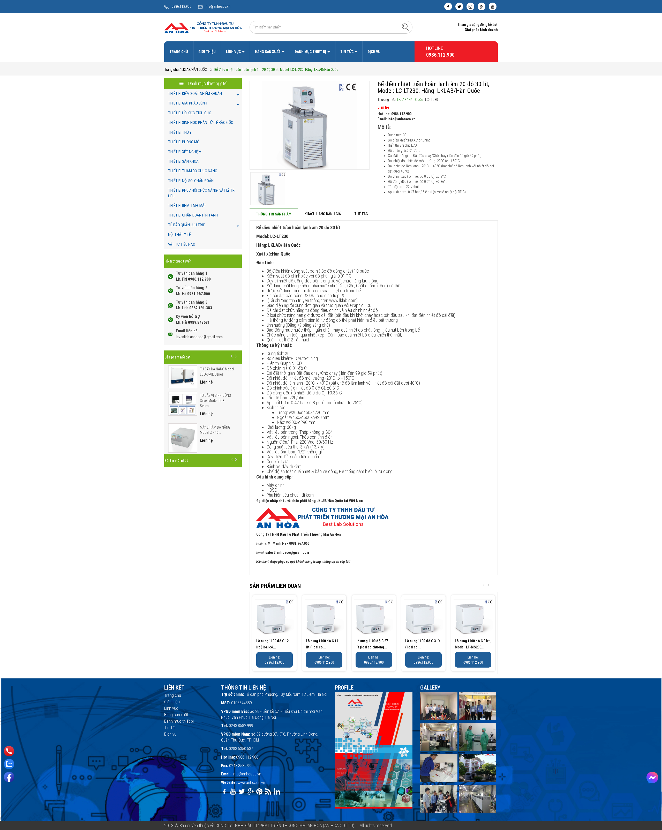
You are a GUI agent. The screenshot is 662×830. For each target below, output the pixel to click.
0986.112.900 (181, 6)
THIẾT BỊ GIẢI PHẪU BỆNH (187, 103)
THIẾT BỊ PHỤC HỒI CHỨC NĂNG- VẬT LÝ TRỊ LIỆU (201, 193)
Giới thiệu (207, 52)
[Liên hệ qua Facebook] (652, 777)
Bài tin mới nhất (176, 461)
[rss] (268, 791)
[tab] (274, 214)
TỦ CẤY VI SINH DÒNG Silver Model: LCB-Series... (215, 400)
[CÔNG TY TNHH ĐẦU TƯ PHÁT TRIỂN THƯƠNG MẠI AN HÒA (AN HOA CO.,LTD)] (203, 27)
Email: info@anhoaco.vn (397, 119)
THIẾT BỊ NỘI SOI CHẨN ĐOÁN (191, 180)
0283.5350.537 (241, 748)
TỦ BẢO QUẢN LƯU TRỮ (186, 225)
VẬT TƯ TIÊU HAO (181, 244)
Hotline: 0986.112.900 (394, 114)
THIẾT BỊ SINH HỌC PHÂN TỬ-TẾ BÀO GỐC (200, 122)
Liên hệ (383, 107)
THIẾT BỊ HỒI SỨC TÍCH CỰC (189, 113)
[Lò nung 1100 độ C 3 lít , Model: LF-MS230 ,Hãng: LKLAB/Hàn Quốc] (473, 617)
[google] (481, 6)
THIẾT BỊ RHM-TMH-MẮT (187, 205)
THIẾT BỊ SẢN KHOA (183, 161)
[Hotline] (9, 751)
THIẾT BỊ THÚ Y (179, 132)
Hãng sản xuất (268, 52)
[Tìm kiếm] (405, 27)
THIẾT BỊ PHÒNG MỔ (183, 142)
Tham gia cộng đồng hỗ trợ (477, 25)
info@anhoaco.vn (217, 6)
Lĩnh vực (234, 52)
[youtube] (492, 6)
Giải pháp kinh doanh (481, 30)
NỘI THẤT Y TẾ (179, 234)
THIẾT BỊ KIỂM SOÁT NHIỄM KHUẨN (195, 93)
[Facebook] (9, 777)
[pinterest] (259, 791)
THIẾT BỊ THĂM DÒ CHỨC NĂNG (192, 171)
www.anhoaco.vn (251, 782)
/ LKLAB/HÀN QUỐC (193, 70)
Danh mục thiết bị (311, 52)
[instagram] (470, 6)
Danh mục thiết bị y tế (207, 83)
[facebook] (448, 6)
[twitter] (459, 6)
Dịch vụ (374, 52)
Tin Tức (347, 52)
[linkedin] (277, 791)
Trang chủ (178, 52)
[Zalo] (9, 764)
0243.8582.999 (241, 725)
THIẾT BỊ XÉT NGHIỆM (184, 151)
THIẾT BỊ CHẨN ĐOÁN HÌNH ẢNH (193, 215)
